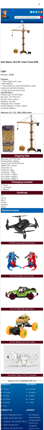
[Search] (41, 17)
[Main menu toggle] (39, 4)
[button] (22, 21)
